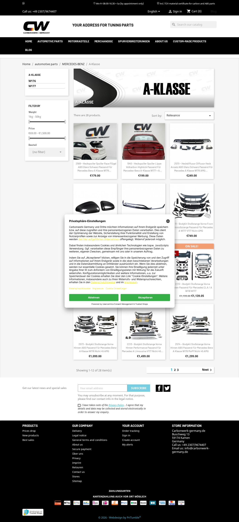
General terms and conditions (89, 440)
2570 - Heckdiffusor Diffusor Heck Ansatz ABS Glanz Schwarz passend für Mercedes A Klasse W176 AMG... (192, 167)
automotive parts (50, 41)
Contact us (78, 472)
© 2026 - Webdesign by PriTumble (119, 517)
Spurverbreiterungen (134, 41)
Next (207, 370)
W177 (32, 86)
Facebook (159, 388)
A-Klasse (35, 74)
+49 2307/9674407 (45, 11)
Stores (76, 476)
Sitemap (77, 481)
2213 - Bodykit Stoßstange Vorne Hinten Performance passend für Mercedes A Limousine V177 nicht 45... (142, 348)
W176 (32, 81)
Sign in (126, 435)
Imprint (76, 462)
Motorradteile (78, 41)
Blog (214, 11)
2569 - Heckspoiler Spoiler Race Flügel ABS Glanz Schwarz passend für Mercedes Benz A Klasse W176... (96, 167)
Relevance (189, 115)
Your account (133, 426)
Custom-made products (189, 41)
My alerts (127, 444)
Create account (131, 440)
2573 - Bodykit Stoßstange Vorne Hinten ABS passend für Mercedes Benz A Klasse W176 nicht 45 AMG (95, 348)
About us (161, 41)
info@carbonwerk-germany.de (190, 450)
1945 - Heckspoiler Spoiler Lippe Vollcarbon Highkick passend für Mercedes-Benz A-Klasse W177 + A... (142, 167)
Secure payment (81, 449)
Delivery (77, 430)
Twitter (166, 388)
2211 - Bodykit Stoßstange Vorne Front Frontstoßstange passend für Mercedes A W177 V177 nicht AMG (191, 227)
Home (28, 41)
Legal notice (79, 435)
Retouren (77, 467)
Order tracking (130, 430)
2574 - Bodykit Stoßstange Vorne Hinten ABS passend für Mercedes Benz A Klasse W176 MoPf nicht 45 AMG (191, 348)
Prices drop (29, 430)
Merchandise (103, 41)
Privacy (76, 458)
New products (30, 435)
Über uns (77, 453)
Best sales (28, 440)
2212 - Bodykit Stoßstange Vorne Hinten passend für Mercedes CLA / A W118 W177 (191, 287)
